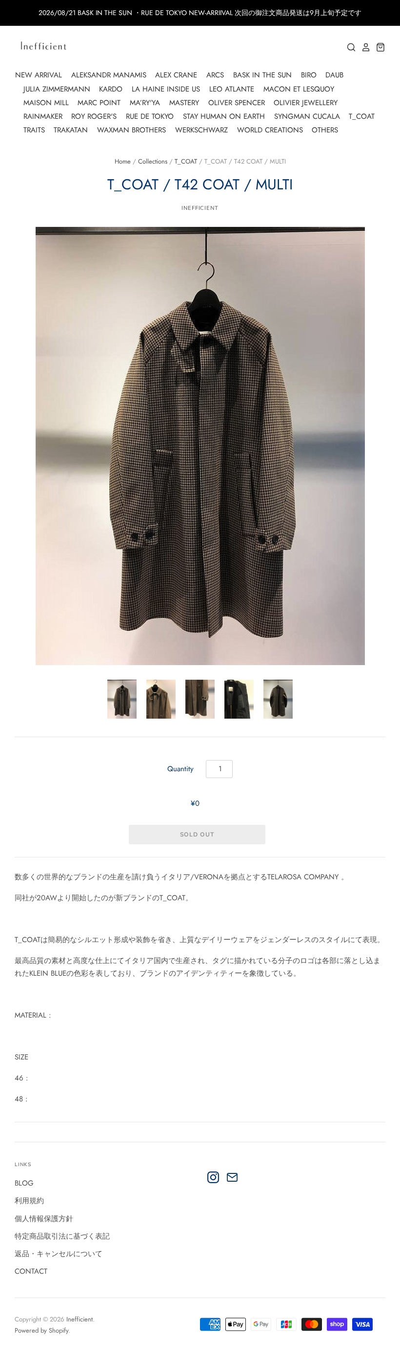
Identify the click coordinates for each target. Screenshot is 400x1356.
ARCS (215, 75)
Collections (152, 161)
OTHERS (325, 130)
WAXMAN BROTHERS (131, 130)
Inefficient (79, 1319)
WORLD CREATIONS (270, 130)
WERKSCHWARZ (201, 130)
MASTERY (184, 102)
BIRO (309, 75)
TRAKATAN (71, 130)
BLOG (24, 1183)
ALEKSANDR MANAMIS (108, 75)
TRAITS (34, 130)
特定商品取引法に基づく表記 (62, 1236)
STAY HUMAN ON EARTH (224, 116)
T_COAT (362, 116)
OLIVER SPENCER (236, 102)
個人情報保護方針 (44, 1218)
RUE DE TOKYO (150, 116)
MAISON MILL (46, 102)
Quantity (180, 768)
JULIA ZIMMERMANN (56, 89)
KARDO (110, 89)
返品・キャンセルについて (58, 1253)
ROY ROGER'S (94, 116)
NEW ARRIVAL (38, 75)
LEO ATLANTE (231, 89)
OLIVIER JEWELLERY (306, 102)
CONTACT (31, 1271)
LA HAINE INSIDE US (166, 89)
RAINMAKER (42, 116)
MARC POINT (99, 102)
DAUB (334, 75)
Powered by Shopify (41, 1330)
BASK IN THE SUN (262, 75)
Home (123, 161)
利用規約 (29, 1200)
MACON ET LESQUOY (298, 89)
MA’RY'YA (145, 102)
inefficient (200, 207)
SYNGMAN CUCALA (307, 116)
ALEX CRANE (176, 75)
